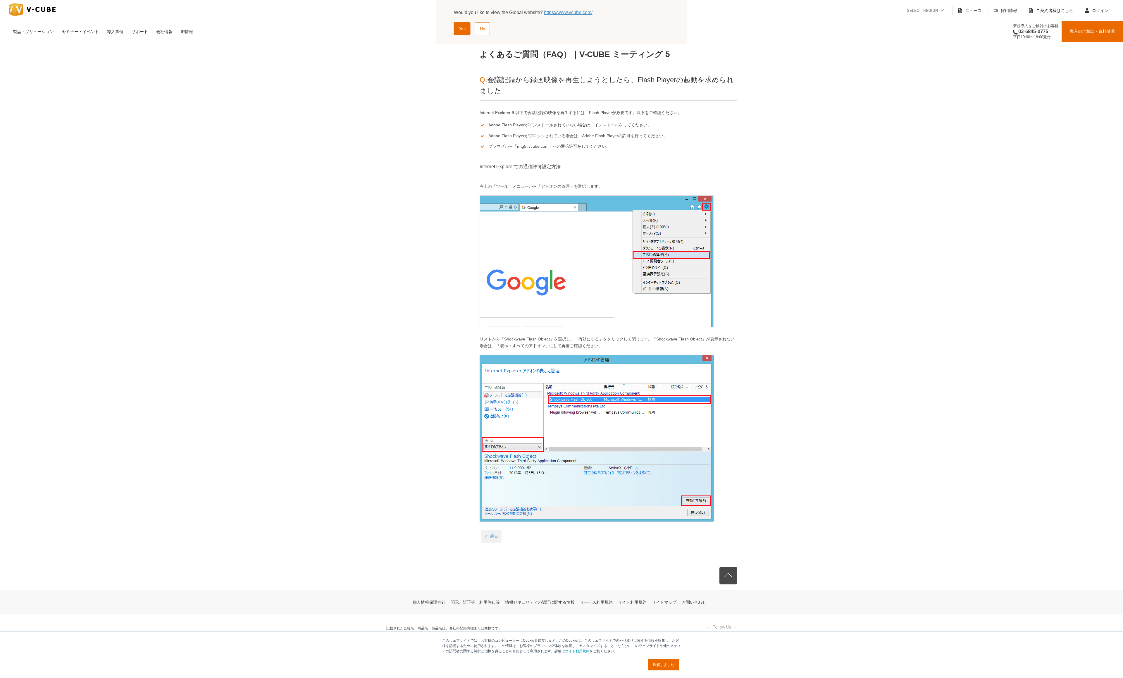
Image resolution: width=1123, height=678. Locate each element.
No (482, 28)
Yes (462, 28)
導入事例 (115, 31)
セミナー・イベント (80, 31)
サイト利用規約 (577, 650)
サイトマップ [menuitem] (664, 602)
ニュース (973, 10)
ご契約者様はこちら (1054, 10)
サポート (140, 31)
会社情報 (164, 31)
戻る (494, 536)
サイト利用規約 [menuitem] (632, 602)
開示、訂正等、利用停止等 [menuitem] (475, 602)
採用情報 (1009, 10)
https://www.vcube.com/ (568, 12)
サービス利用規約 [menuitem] (596, 602)
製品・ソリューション (33, 31)
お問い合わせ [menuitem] (694, 602)
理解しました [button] (663, 664)
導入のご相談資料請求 (1092, 31)
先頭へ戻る (728, 575)
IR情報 (187, 31)
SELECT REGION (922, 10)
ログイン (1100, 10)
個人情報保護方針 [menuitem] (429, 602)
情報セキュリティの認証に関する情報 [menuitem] (540, 602)
